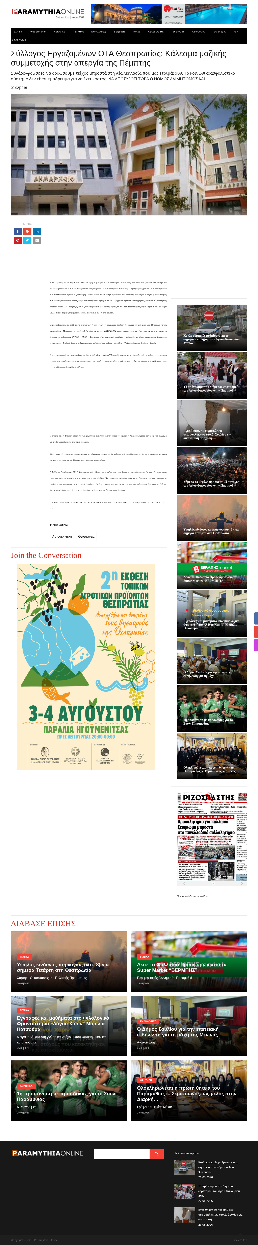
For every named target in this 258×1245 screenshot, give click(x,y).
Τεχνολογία (219, 31)
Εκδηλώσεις (98, 31)
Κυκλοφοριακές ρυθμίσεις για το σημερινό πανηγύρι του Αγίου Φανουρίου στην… (211, 339)
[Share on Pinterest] (18, 240)
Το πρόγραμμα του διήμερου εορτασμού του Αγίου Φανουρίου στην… (219, 1190)
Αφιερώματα (156, 31)
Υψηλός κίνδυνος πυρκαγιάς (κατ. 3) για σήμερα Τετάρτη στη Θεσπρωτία (211, 531)
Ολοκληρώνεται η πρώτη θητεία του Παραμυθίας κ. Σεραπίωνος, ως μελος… (211, 769)
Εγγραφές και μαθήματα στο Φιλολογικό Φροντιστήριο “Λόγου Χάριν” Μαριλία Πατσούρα (211, 624)
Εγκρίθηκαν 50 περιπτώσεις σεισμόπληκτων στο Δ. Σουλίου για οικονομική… (220, 1214)
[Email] (37, 240)
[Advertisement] (108, 251)
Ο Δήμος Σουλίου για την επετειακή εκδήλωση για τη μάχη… (207, 674)
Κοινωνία (59, 31)
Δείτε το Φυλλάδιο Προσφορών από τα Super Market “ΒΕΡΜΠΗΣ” (210, 578)
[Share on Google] (27, 231)
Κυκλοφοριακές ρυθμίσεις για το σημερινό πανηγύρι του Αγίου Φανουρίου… (218, 1167)
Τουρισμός (177, 31)
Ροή (235, 31)
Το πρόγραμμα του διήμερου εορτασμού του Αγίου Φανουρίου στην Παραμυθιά (210, 388)
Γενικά (136, 31)
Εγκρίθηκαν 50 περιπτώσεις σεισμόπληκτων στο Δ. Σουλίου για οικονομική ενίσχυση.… (207, 434)
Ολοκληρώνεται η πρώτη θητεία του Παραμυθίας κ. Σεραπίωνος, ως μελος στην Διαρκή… (186, 1093)
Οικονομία (198, 31)
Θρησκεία (119, 31)
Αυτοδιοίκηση (38, 31)
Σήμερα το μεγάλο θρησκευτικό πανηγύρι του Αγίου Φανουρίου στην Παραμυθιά (211, 483)
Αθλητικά (78, 31)
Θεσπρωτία (86, 536)
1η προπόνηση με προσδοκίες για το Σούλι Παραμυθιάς (208, 721)
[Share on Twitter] (27, 240)
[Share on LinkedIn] (37, 231)
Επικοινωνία (19, 39)
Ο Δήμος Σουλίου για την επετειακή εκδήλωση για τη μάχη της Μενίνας (178, 1031)
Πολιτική (17, 31)
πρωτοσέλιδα (186, 896)
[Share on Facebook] (18, 231)
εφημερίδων (202, 896)
